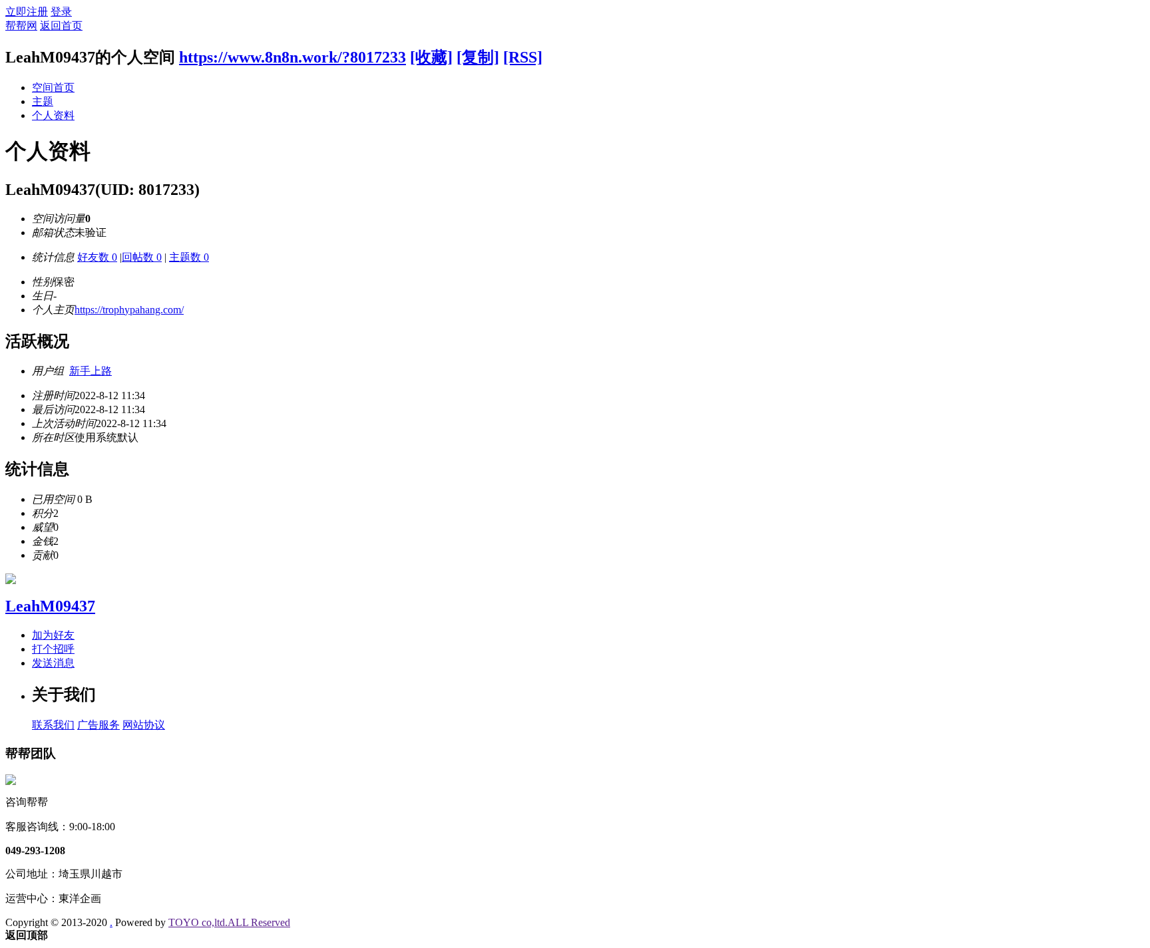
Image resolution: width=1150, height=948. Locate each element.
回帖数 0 (142, 257)
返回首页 (61, 25)
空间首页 (53, 87)
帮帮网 (21, 25)
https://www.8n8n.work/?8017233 (292, 57)
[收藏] (431, 57)
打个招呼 (53, 649)
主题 (42, 101)
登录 (61, 11)
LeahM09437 (50, 606)
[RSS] (522, 57)
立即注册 (26, 11)
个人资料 (53, 115)
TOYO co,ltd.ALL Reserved (229, 922)
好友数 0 (97, 257)
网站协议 (143, 724)
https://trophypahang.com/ (129, 309)
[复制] (478, 57)
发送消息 (53, 663)
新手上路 (90, 371)
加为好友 (53, 635)
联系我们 (53, 724)
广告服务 (98, 724)
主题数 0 (189, 257)
